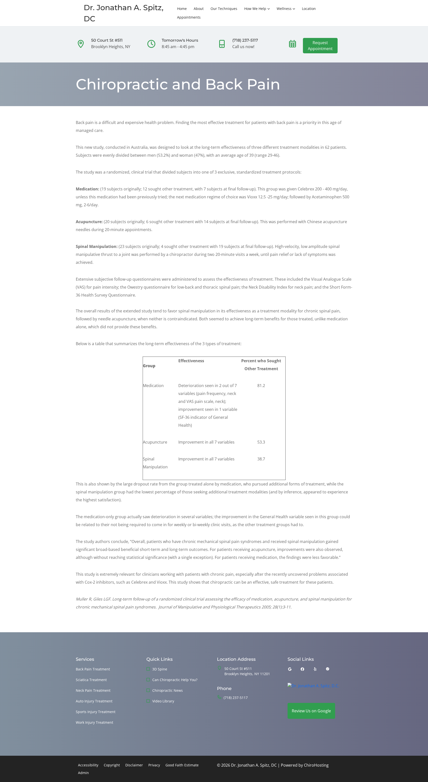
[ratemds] (327, 669)
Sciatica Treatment (91, 679)
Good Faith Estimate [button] (182, 765)
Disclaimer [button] (134, 765)
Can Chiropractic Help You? (174, 679)
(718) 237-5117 (236, 697)
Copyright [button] (112, 765)
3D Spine (159, 669)
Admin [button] (83, 772)
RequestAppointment (320, 45)
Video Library (163, 701)
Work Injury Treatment (94, 722)
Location (309, 8)
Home (182, 8)
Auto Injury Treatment (94, 701)
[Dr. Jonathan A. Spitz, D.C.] (313, 689)
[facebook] (302, 669)
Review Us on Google (311, 711)
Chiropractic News (167, 690)
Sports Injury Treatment (95, 711)
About (199, 8)
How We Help (255, 8)
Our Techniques (224, 8)
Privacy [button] (154, 765)
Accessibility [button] (88, 765)
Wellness (284, 8)
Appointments (189, 17)
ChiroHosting (316, 765)
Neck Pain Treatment (93, 690)
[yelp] (315, 669)
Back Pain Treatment (93, 669)
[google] (290, 669)
